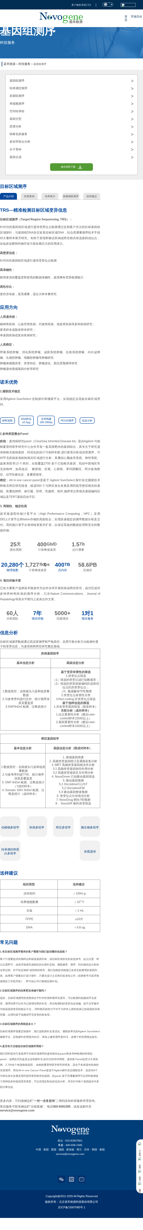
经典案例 (29, 196)
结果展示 (50, 196)
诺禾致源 (9, 63)
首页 (126, 18)
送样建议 (91, 196)
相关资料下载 (68, 166)
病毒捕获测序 (71, 196)
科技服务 (24, 63)
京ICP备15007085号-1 (71, 1207)
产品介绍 (8, 196)
